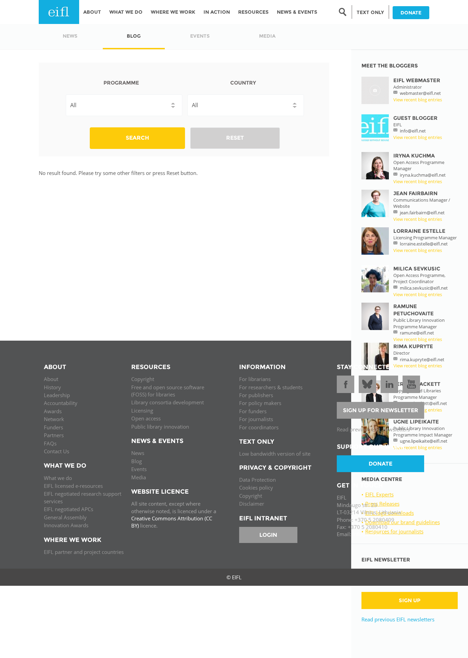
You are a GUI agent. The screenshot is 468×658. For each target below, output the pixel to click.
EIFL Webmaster (416, 80)
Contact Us (56, 451)
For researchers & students (271, 387)
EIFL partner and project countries (84, 551)
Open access (146, 418)
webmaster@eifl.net (420, 93)
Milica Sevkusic (416, 268)
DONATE (411, 13)
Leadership (57, 395)
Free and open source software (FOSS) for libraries (167, 391)
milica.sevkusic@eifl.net (424, 288)
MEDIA (267, 36)
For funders (253, 411)
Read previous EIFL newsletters (397, 619)
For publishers (256, 395)
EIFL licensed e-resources (73, 485)
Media (138, 477)
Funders (53, 427)
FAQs (50, 443)
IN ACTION (217, 12)
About (92, 12)
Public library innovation (160, 426)
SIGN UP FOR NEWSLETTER (380, 410)
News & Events (297, 12)
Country (243, 82)
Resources (253, 12)
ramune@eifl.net (417, 333)
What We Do (126, 12)
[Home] (59, 12)
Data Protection (257, 479)
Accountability (60, 403)
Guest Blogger (415, 118)
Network (54, 419)
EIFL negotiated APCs (68, 509)
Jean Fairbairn (415, 193)
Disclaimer (251, 503)
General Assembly (65, 517)
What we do (58, 477)
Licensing (142, 410)
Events (139, 469)
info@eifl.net (413, 131)
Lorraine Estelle (419, 231)
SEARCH (137, 138)
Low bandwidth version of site (274, 453)
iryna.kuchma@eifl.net (423, 175)
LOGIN (268, 535)
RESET (235, 138)
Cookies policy (256, 487)
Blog (136, 461)
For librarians (255, 379)
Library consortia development (167, 402)
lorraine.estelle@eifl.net (424, 244)
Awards (53, 411)
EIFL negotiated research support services (82, 497)
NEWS (70, 36)
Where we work (173, 12)
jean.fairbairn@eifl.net (422, 213)
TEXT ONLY (370, 12)
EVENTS (200, 36)
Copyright (142, 379)
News (137, 453)
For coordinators (259, 427)
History (52, 387)
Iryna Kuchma (414, 155)
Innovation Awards (66, 525)
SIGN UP (409, 600)
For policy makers (260, 403)
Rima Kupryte (413, 346)
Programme (121, 82)
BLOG (134, 36)
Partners (54, 435)
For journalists (256, 419)
